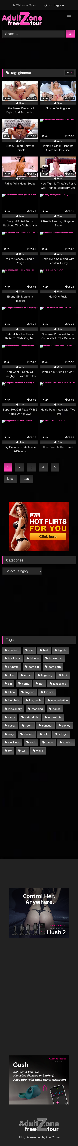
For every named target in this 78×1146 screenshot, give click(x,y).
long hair (13, 700)
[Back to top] (65, 1134)
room (29, 725)
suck (33, 742)
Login (44, 5)
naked (57, 708)
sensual (47, 725)
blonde (34, 658)
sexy (11, 734)
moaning (37, 708)
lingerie (29, 692)
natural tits (31, 717)
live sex (49, 692)
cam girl (34, 666)
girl (10, 683)
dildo (11, 675)
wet (24, 750)
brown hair (55, 658)
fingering (46, 675)
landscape (59, 683)
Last (27, 478)
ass (31, 650)
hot (41, 683)
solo (45, 734)
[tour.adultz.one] (32, 19)
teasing (67, 742)
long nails (35, 700)
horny (25, 683)
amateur (13, 650)
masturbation (59, 700)
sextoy (66, 725)
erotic (27, 675)
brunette (13, 666)
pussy (11, 725)
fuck (64, 675)
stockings (14, 742)
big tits (62, 650)
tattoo (49, 742)
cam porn (55, 666)
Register (59, 5)
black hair (14, 658)
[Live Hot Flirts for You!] (39, 550)
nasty (11, 717)
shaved (28, 734)
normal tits (54, 717)
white (39, 750)
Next (10, 478)
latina (11, 692)
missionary (15, 708)
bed (45, 650)
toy (10, 750)
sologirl (62, 734)
